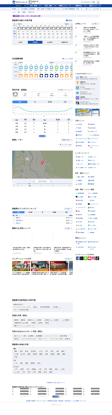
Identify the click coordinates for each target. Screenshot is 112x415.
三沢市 (27, 369)
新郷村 (50, 372)
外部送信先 (60, 400)
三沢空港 (47, 322)
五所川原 (18, 220)
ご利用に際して (68, 400)
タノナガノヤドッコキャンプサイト (22, 307)
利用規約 (33, 400)
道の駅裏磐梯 (39, 336)
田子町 (34, 372)
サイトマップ (83, 400)
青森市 (15, 351)
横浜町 (50, 369)
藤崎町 (41, 354)
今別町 (57, 351)
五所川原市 (33, 351)
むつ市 (15, 363)
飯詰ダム (36, 307)
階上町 (45, 372)
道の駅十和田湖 (63, 336)
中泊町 (15, 357)
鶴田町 (64, 354)
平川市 (46, 351)
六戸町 (45, 369)
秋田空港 (33, 322)
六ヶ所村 (62, 369)
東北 (19, 12)
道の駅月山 (67, 338)
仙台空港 (40, 322)
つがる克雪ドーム (56, 307)
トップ (13, 12)
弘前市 (21, 351)
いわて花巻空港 (65, 320)
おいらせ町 (17, 372)
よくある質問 (75, 400)
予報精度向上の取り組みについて (55, 382)
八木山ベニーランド (43, 338)
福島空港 (16, 320)
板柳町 (58, 354)
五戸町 (29, 372)
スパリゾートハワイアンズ (51, 336)
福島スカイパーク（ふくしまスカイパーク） (25, 325)
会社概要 (28, 400)
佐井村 (38, 363)
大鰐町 (46, 354)
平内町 (52, 351)
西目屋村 (35, 354)
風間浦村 (33, 363)
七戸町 (39, 369)
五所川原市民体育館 (45, 307)
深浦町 (29, 354)
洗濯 (16, 75)
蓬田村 (63, 351)
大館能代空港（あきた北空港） (21, 322)
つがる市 (40, 351)
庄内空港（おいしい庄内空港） (52, 320)
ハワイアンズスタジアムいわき (28, 338)
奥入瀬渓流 (31, 336)
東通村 (26, 363)
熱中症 (15, 67)
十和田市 (22, 369)
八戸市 (15, 369)
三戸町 (23, 372)
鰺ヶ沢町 (23, 354)
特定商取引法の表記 (52, 400)
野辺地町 (34, 369)
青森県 (24, 12)
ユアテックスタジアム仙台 (56, 338)
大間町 (21, 363)
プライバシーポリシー (41, 400)
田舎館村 (52, 354)
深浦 (17, 217)
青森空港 (23, 320)
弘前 (17, 223)
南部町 (39, 372)
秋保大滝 (16, 338)
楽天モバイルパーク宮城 (20, 336)
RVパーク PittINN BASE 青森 (21, 309)
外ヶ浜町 (16, 354)
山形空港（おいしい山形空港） (34, 320)
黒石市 (26, 351)
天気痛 (15, 71)
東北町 (56, 369)
